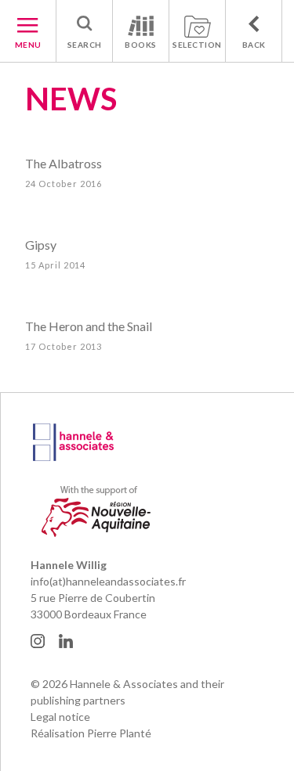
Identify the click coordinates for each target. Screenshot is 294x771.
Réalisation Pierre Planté (91, 733)
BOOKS (141, 44)
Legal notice (60, 716)
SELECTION (197, 44)
